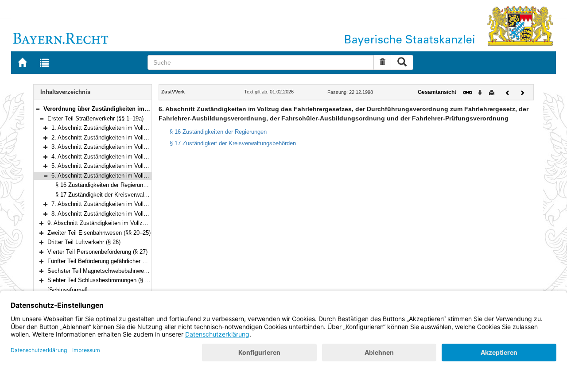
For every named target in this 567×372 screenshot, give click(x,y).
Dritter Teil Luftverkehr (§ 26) (83, 242)
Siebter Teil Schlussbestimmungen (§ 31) (100, 280)
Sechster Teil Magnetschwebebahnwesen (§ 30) (108, 270)
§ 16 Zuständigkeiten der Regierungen (103, 185)
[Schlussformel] (67, 290)
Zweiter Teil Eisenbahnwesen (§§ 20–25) (99, 232)
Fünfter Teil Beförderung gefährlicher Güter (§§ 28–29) (116, 261)
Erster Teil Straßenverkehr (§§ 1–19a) (95, 118)
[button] (37, 108)
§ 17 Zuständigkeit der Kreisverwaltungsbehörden (118, 194)
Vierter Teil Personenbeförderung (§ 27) (97, 251)
